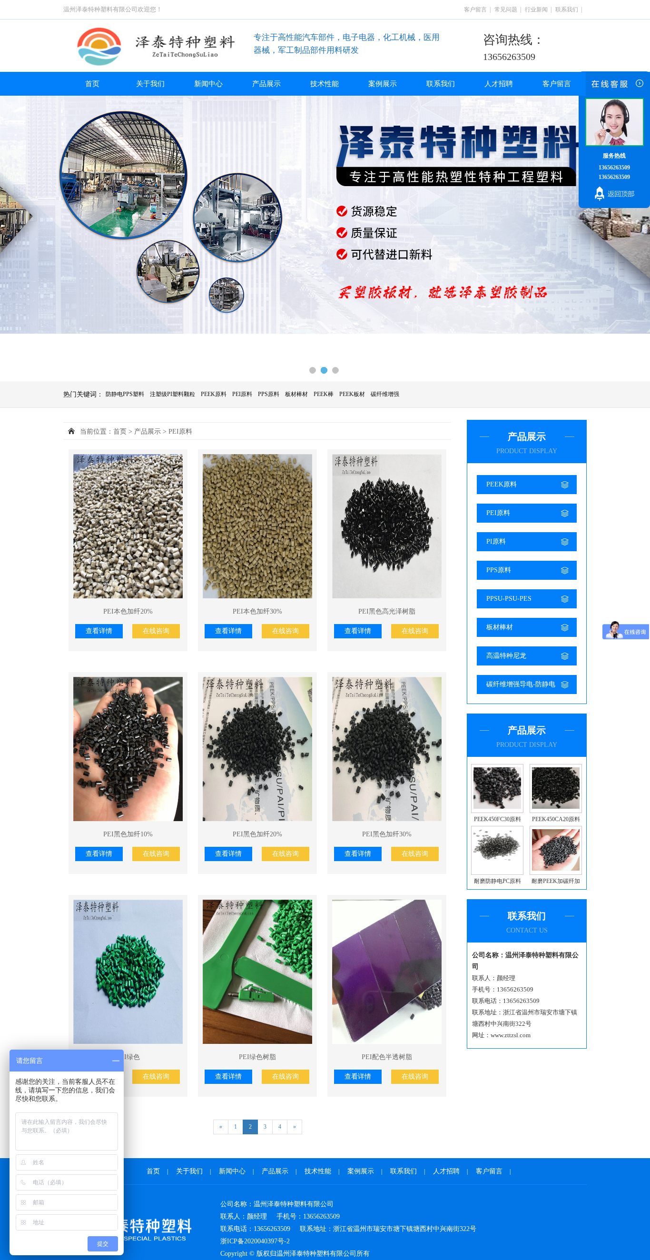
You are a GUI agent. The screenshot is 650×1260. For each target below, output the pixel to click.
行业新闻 (536, 9)
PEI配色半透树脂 (387, 1057)
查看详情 (99, 631)
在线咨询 (156, 631)
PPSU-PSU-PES (509, 598)
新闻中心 (208, 84)
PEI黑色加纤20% (257, 834)
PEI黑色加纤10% (128, 834)
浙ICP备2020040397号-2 (255, 1241)
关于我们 (150, 84)
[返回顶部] (614, 195)
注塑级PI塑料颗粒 (172, 394)
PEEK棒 (324, 394)
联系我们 (566, 9)
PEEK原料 (214, 394)
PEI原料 (242, 394)
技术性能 (324, 84)
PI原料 (496, 541)
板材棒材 (296, 394)
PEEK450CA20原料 (556, 819)
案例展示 (382, 84)
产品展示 (266, 84)
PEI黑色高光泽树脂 (386, 611)
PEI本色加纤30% (257, 611)
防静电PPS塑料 (125, 394)
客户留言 (475, 9)
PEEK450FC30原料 (497, 819)
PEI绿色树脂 (257, 1057)
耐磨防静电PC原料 (497, 881)
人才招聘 (498, 84)
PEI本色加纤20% (128, 611)
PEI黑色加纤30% (387, 834)
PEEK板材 (352, 394)
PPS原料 (268, 394)
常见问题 (505, 9)
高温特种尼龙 (506, 655)
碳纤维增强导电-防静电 (520, 684)
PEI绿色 (128, 1057)
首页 (92, 84)
